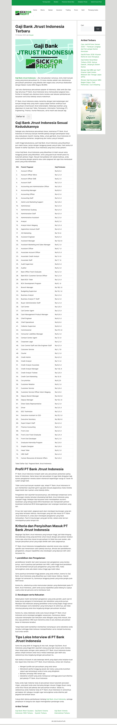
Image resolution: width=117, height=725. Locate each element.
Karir (83, 10)
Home (35, 10)
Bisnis (43, 10)
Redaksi (56, 2)
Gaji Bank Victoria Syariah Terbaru (41, 712)
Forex (76, 10)
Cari (82, 25)
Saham (50, 10)
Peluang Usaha (93, 10)
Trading (68, 10)
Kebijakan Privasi (82, 2)
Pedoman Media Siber (68, 2)
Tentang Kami (46, 2)
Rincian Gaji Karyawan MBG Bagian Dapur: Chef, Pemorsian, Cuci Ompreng (91, 82)
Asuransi (59, 10)
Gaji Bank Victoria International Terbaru (62, 712)
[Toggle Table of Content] (28, 116)
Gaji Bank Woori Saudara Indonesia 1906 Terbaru (24, 712)
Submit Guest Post (96, 2)
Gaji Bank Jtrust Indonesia (25, 78)
